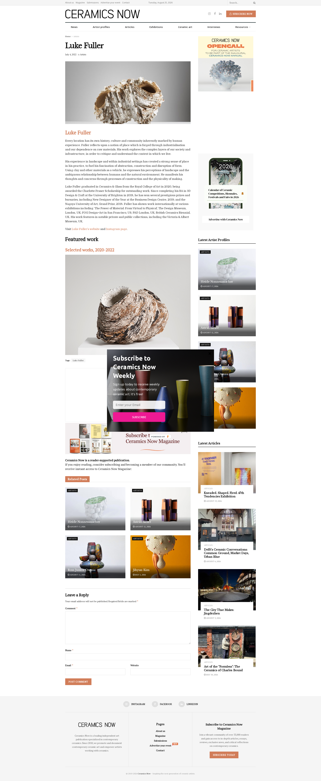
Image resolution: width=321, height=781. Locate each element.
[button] (139, 367)
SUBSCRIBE (139, 416)
